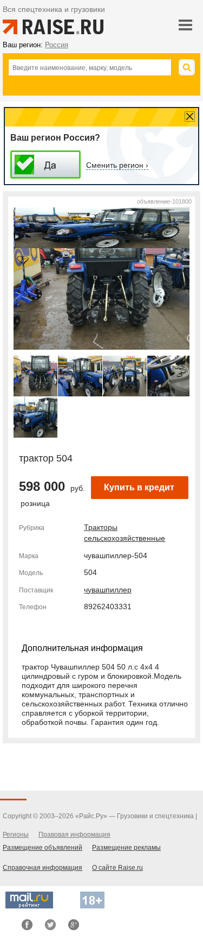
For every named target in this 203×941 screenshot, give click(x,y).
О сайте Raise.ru (117, 867)
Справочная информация (42, 867)
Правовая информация (74, 834)
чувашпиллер (108, 589)
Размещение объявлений (42, 847)
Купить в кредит (139, 487)
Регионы (16, 834)
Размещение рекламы (126, 847)
